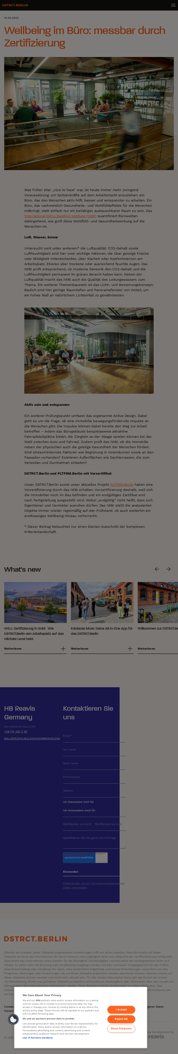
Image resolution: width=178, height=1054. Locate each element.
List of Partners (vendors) (38, 1037)
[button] (13, 1019)
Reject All (121, 1019)
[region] (80, 1017)
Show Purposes (121, 1028)
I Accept (121, 1009)
